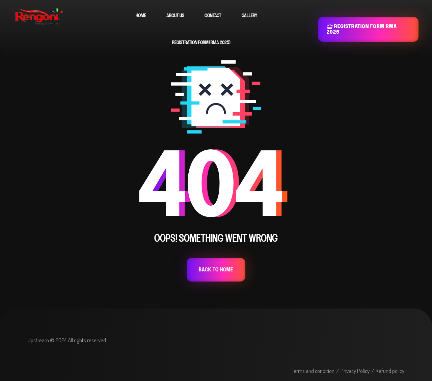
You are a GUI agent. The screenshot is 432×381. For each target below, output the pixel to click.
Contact (213, 15)
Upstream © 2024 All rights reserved (67, 340)
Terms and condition (313, 370)
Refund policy (390, 370)
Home (141, 15)
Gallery (249, 15)
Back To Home (216, 269)
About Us (175, 15)
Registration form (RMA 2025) (201, 42)
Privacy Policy (355, 370)
